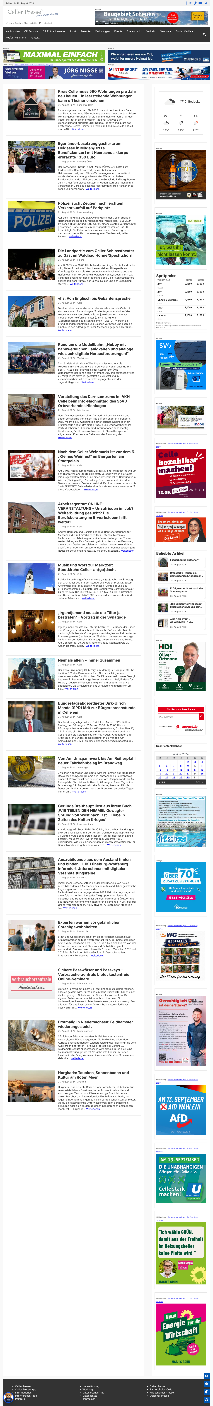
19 (159, 773)
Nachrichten (12, 31)
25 (202, 773)
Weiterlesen (78, 129)
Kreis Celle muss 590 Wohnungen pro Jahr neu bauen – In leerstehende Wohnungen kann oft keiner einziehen (97, 96)
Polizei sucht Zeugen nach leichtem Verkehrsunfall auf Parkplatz (90, 205)
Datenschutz (89, 1395)
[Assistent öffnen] (8, 1397)
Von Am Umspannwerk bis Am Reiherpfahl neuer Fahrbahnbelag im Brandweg (97, 760)
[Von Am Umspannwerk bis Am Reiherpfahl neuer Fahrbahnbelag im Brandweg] (31, 786)
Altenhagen (83, 767)
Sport (72, 31)
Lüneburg (82, 877)
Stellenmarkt (134, 31)
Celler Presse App (25, 1389)
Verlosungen (102, 31)
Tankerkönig (166, 325)
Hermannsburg (85, 212)
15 (181, 769)
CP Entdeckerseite (54, 31)
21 (174, 773)
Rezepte (85, 31)
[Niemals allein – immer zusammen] (31, 688)
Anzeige (81, 1081)
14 (174, 769)
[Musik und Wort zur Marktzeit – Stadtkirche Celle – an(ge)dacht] (31, 593)
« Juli (162, 782)
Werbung (87, 1389)
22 (180, 773)
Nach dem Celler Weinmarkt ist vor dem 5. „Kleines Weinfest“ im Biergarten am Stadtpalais (96, 456)
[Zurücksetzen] (207, 1400)
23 (188, 773)
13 (166, 769)
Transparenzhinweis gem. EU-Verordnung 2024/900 (34, 65)
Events (118, 31)
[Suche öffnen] (204, 34)
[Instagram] (190, 3)
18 (202, 769)
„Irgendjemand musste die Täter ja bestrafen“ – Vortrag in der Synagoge (92, 614)
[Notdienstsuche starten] (201, 716)
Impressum (88, 1398)
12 (159, 769)
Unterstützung (90, 1386)
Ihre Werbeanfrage (26, 1395)
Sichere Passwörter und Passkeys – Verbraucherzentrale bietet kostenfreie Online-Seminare (93, 974)
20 (166, 773)
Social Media (183, 31)
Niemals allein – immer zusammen (89, 660)
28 (173, 777)
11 (202, 765)
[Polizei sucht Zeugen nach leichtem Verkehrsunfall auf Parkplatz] (31, 231)
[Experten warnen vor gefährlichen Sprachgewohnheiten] (31, 950)
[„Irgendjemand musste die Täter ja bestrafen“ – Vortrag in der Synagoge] (31, 640)
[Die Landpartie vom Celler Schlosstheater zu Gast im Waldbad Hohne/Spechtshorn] (31, 278)
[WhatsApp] (205, 3)
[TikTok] (195, 3)
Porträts (20, 1398)
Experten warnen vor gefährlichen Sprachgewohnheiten (89, 924)
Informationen (23, 1392)
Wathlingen (83, 358)
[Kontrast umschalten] (207, 1392)
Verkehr (150, 31)
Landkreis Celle (85, 105)
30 (188, 777)
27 (166, 777)
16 (188, 769)
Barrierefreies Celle (161, 1389)
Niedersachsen (85, 983)
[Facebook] (186, 3)
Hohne (80, 259)
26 (159, 777)
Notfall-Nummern (15, 37)
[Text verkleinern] (207, 1384)
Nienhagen (83, 410)
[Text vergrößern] (207, 1376)
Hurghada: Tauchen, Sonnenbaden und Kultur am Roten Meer (93, 1075)
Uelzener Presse (159, 1395)
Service (164, 31)
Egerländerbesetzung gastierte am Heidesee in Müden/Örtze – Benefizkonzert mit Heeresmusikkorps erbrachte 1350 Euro (93, 150)
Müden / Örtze (84, 161)
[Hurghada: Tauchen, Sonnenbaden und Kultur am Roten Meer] (31, 1100)
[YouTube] (200, 3)
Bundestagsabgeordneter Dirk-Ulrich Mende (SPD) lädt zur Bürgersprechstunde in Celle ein (97, 708)
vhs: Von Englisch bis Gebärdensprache (94, 298)
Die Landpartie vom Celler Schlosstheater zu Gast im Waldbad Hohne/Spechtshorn (96, 253)
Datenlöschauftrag (93, 1392)
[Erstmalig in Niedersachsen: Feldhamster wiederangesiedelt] (31, 1050)
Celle (79, 302)
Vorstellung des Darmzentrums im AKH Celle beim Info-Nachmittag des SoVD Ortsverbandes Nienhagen (94, 401)
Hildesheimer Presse (162, 1392)
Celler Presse (23, 1386)
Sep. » (199, 782)
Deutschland (83, 931)
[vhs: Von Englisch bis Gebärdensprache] (31, 326)
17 (195, 769)
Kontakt (35, 37)
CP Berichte (31, 31)
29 (180, 777)
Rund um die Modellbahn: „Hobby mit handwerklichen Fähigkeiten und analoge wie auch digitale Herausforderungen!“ (95, 349)
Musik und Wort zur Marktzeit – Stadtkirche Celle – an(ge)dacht (87, 567)
